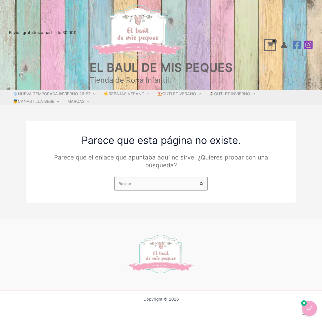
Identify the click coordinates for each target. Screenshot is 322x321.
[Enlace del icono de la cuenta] (284, 45)
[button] (93, 94)
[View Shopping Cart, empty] (270, 45)
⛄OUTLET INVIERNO (229, 93)
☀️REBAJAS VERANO (124, 93)
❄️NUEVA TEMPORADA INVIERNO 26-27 (52, 93)
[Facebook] (297, 45)
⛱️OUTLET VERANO (176, 93)
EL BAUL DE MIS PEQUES (161, 67)
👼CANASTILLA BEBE (33, 101)
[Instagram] (308, 45)
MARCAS (76, 101)
